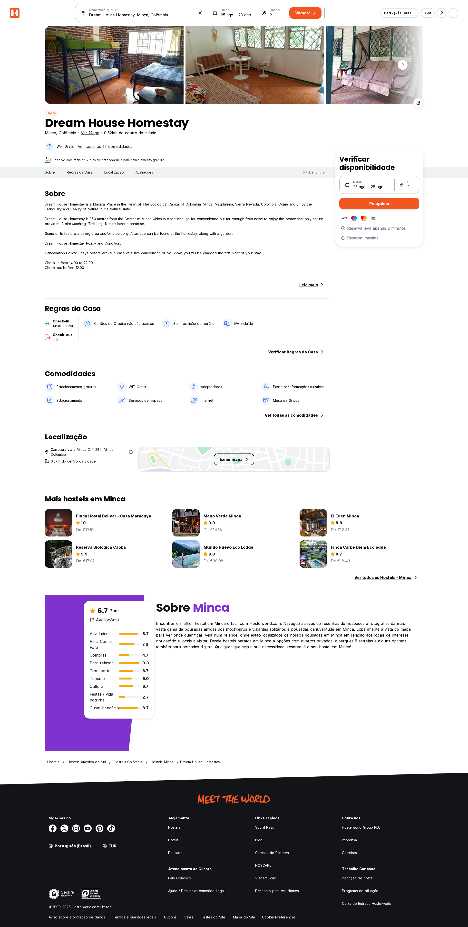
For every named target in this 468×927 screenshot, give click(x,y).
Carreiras (349, 853)
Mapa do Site (244, 917)
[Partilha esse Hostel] (418, 103)
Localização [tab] (114, 172)
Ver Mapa (90, 132)
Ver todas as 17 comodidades (105, 146)
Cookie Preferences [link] (279, 917)
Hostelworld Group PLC (361, 827)
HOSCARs (263, 865)
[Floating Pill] (403, 65)
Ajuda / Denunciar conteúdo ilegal (196, 891)
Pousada (175, 853)
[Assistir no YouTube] (88, 828)
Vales (188, 917)
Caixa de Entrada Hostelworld (366, 903)
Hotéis (173, 840)
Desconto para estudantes (277, 891)
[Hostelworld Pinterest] (99, 828)
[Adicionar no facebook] (53, 828)
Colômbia (67, 132)
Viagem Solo (265, 878)
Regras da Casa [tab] (80, 172)
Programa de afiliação (360, 891)
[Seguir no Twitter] (64, 828)
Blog (259, 840)
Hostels (174, 827)
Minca (50, 132)
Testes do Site (213, 917)
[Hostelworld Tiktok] (111, 828)
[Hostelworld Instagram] (76, 828)
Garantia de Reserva (272, 853)
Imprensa (349, 840)
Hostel (52, 113)
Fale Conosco (179, 878)
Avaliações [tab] (144, 172)
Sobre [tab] (50, 172)
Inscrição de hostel (357, 878)
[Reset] (200, 13)
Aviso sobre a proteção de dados (77, 917)
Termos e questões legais (134, 917)
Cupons (170, 917)
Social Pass (264, 827)
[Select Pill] (442, 13)
